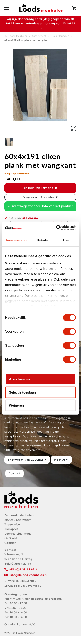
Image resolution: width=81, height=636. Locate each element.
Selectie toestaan (22, 392)
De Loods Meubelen (15, 36)
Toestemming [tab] (16, 240)
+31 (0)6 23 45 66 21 (24, 569)
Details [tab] (42, 240)
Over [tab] (67, 240)
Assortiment (39, 36)
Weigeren (16, 405)
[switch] (69, 331)
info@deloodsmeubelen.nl (28, 575)
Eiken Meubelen (60, 36)
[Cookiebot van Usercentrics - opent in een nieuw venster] (57, 228)
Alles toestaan (20, 379)
